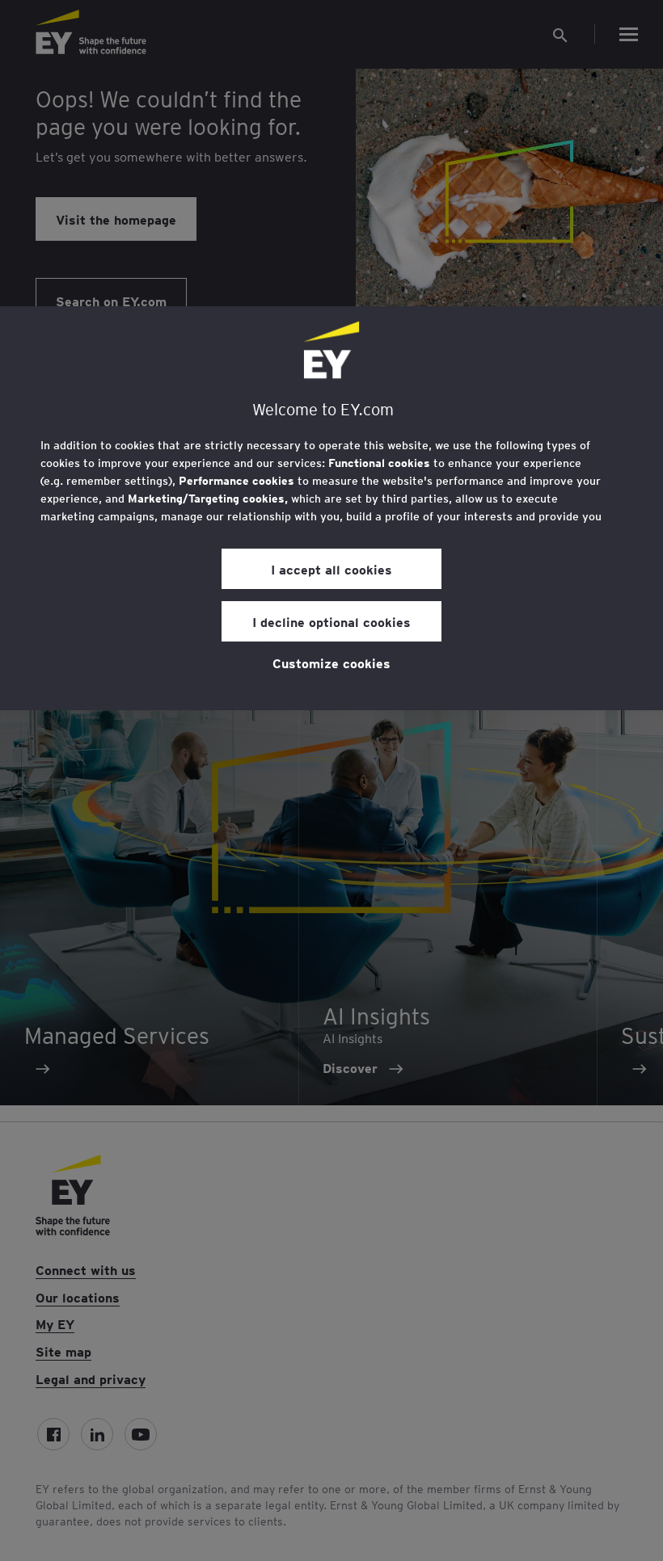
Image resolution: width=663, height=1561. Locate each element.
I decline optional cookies (331, 621)
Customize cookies (331, 662)
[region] (331, 508)
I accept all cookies (331, 569)
